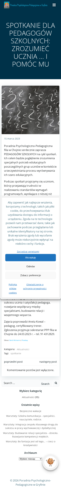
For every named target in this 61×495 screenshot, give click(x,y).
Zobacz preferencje (30, 275)
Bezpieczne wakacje (30, 411)
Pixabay (25, 340)
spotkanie (16, 353)
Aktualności (23, 349)
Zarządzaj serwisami (28, 251)
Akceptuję (30, 257)
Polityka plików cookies (13, 288)
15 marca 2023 (12, 138)
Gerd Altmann (14, 340)
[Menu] (54, 5)
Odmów (30, 266)
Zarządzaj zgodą (50, 462)
